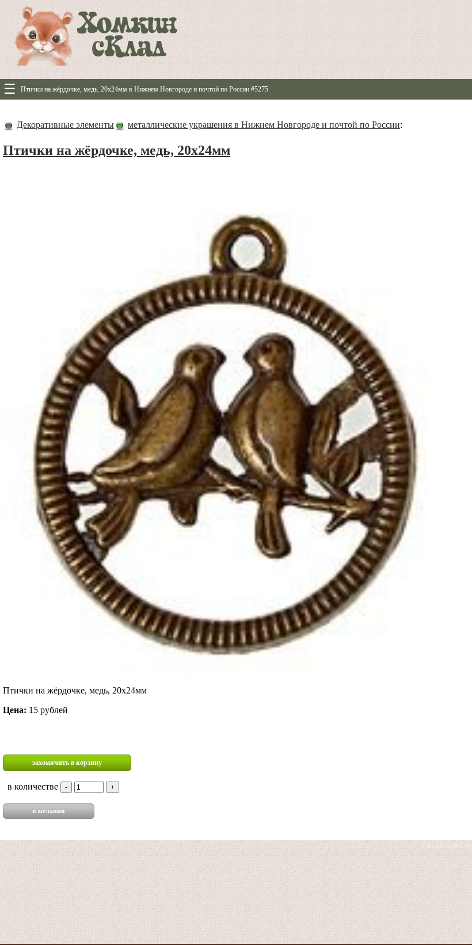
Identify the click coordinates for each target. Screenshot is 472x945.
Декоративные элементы (65, 124)
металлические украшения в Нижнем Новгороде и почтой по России (264, 124)
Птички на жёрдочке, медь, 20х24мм (116, 150)
